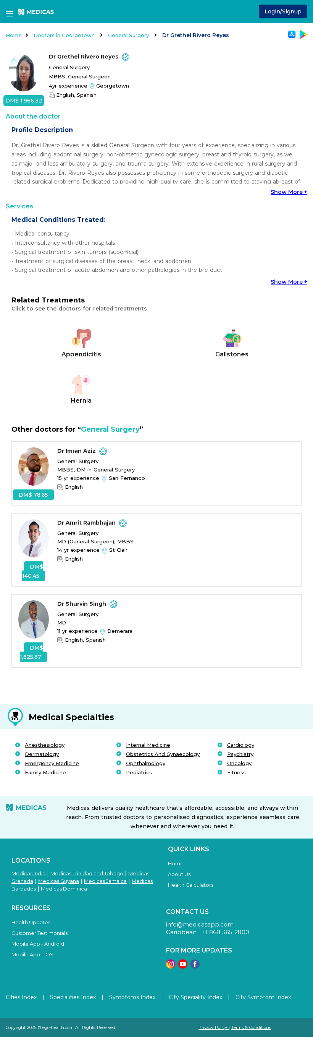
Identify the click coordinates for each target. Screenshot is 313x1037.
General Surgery (129, 35)
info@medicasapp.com (200, 924)
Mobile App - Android (37, 944)
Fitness (236, 772)
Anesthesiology (45, 745)
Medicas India (28, 873)
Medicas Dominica (64, 889)
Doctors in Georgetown (65, 35)
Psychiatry (240, 754)
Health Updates (30, 922)
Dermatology (42, 754)
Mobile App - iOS (32, 954)
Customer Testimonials (39, 933)
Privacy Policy (213, 1027)
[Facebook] (195, 966)
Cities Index (21, 997)
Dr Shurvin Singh (82, 603)
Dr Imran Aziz (77, 450)
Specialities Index (73, 997)
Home (14, 35)
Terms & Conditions (251, 1027)
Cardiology (240, 745)
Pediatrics (139, 772)
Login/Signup (283, 11)
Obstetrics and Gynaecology (163, 754)
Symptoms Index (132, 997)
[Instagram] (170, 966)
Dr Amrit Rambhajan (87, 522)
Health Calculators (190, 885)
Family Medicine (45, 772)
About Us (179, 874)
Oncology (239, 763)
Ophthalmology (145, 763)
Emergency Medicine (52, 763)
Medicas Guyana (58, 881)
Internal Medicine (148, 745)
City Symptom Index (263, 997)
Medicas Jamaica (105, 881)
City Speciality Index (195, 997)
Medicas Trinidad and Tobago (86, 873)
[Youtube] (182, 966)
